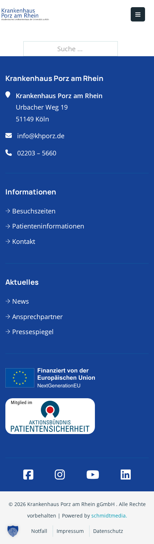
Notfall (39, 531)
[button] (13, 531)
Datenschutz (108, 531)
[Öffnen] (138, 14)
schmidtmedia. (109, 515)
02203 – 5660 (36, 153)
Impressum (70, 531)
